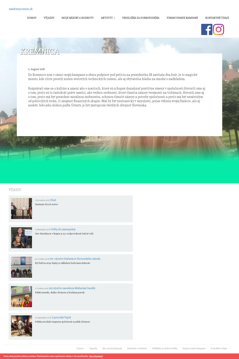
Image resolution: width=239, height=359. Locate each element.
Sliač (53, 200)
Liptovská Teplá (61, 317)
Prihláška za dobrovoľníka (140, 18)
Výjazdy (49, 18)
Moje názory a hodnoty (78, 18)
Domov (31, 18)
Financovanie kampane (182, 18)
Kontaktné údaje (217, 18)
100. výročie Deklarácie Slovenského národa (75, 259)
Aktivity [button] (107, 18)
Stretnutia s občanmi (137, 348)
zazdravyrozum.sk (21, 9)
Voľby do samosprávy (63, 229)
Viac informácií (96, 356)
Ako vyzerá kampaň (112, 348)
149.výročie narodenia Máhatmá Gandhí (72, 288)
